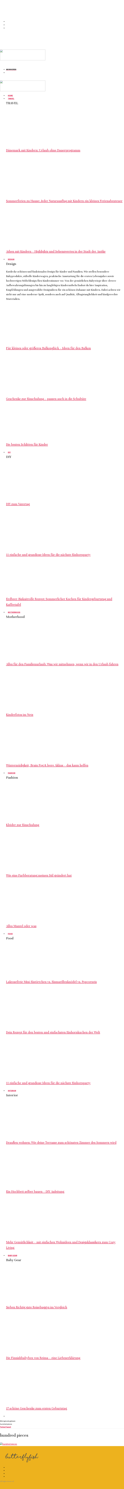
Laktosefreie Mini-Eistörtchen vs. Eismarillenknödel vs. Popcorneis (51, 982)
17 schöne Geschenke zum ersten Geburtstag (36, 1408)
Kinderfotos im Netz (19, 715)
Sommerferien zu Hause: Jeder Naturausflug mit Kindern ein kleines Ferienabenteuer (64, 201)
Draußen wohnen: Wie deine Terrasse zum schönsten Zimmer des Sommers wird (61, 1142)
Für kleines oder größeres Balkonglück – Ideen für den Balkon (48, 348)
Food (10, 934)
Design (11, 259)
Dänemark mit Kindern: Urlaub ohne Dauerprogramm (43, 150)
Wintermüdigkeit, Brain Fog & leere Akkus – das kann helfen (47, 765)
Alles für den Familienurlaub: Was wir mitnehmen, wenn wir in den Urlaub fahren (62, 664)
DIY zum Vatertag (18, 504)
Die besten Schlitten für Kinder (27, 444)
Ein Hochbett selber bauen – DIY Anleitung (35, 1191)
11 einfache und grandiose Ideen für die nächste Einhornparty (48, 555)
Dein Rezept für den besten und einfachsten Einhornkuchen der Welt (53, 1032)
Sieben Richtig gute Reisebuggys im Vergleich (36, 1307)
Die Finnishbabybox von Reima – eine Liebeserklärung (43, 1358)
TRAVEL (11, 98)
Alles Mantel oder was (21, 926)
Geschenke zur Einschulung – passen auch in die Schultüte (46, 399)
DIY (9, 452)
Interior (12, 1090)
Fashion (11, 773)
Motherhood (14, 612)
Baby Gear (12, 1255)
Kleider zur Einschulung (22, 825)
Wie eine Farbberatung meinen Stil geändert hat (39, 875)
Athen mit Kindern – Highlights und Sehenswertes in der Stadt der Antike (56, 251)
